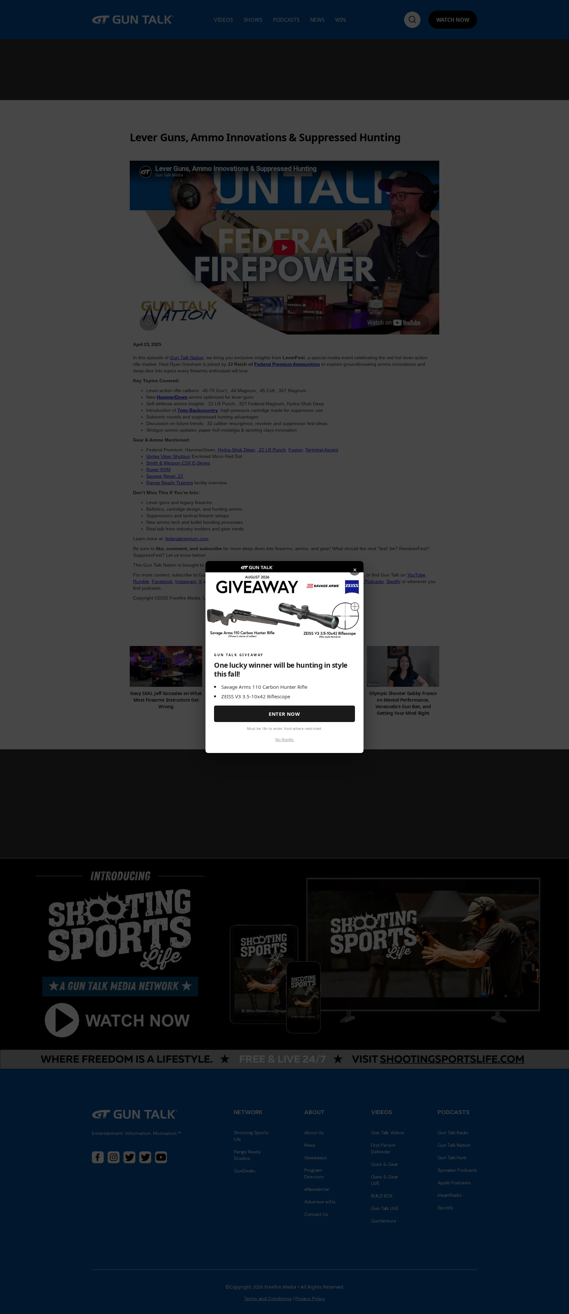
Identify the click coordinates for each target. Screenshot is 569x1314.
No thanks (284, 739)
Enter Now (284, 714)
